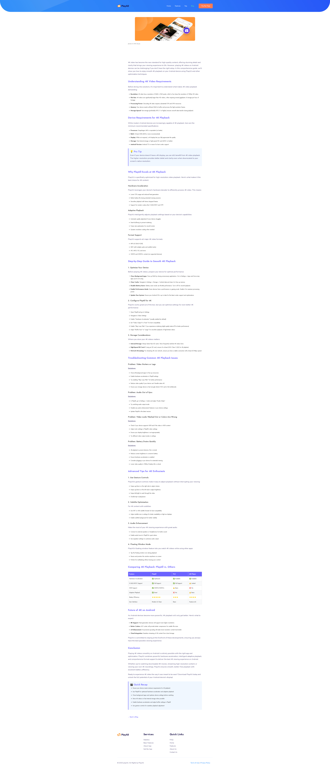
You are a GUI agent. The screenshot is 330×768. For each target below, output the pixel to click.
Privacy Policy (205, 763)
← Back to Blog (133, 717)
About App (147, 746)
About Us (173, 749)
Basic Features (149, 743)
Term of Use (195, 763)
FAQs (171, 740)
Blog (192, 6)
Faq (186, 6)
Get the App (148, 749)
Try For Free (205, 6)
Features (177, 6)
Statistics (147, 740)
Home (169, 6)
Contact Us (173, 752)
